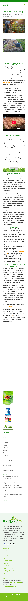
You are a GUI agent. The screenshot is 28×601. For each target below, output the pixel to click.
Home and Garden (7, 452)
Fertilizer (5, 447)
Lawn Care (5, 455)
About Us (6, 553)
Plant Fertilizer (6, 463)
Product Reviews (7, 465)
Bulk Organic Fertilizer (9, 571)
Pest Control (6, 458)
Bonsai (4, 437)
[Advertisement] (14, 342)
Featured (5, 445)
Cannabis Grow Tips (8, 440)
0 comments (9, 16)
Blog (18, 14)
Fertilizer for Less (7, 14)
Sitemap (6, 573)
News (11, 315)
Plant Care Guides (7, 460)
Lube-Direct (9, 306)
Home (5, 550)
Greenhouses (6, 450)
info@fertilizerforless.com (9, 586)
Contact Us (6, 555)
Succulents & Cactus (8, 470)
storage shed (6, 82)
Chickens (5, 442)
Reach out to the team (16, 582)
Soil (4, 468)
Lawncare (6, 563)
